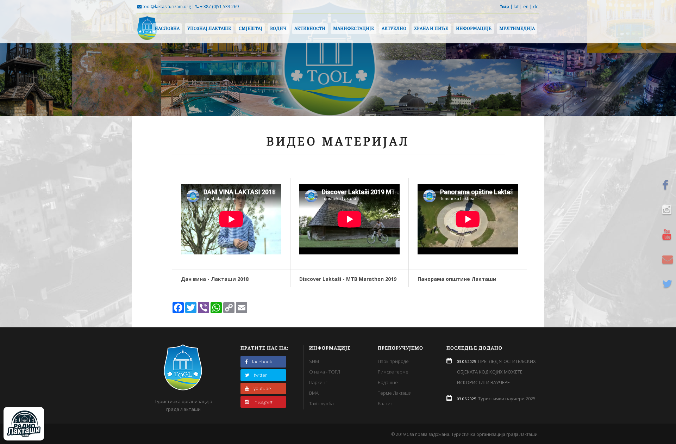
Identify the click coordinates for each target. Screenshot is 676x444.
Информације (474, 28)
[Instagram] (668, 209)
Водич (278, 28)
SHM (314, 361)
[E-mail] (668, 259)
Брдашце (388, 382)
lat (516, 7)
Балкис (385, 403)
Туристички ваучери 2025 (506, 398)
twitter (260, 375)
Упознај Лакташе (209, 28)
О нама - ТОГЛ (324, 372)
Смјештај (250, 28)
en (525, 7)
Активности (309, 28)
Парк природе (393, 361)
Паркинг (318, 382)
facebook (262, 361)
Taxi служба (321, 403)
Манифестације (353, 28)
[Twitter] (668, 283)
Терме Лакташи (395, 393)
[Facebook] (668, 185)
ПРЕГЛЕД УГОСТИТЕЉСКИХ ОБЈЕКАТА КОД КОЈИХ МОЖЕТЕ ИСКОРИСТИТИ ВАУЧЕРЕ (496, 372)
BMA (314, 393)
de (536, 7)
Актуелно (394, 28)
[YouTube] (668, 234)
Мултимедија (517, 28)
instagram (264, 402)
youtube (262, 388)
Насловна (167, 28)
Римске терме (393, 372)
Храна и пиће (431, 28)
